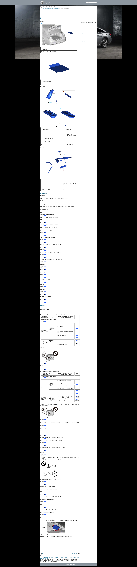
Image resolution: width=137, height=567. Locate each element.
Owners (78, 0)
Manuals (73, 0)
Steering (83, 37)
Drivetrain (83, 31)
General (83, 25)
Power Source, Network (85, 35)
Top (88, 0)
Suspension (83, 39)
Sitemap (92, 0)
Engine (83, 33)
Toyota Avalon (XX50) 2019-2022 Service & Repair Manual (48, 8)
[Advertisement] (60, 12)
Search (96, 0)
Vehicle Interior (58, 8)
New (85, 0)
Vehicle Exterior (84, 41)
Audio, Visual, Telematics (86, 27)
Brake (82, 29)
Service (82, 0)
